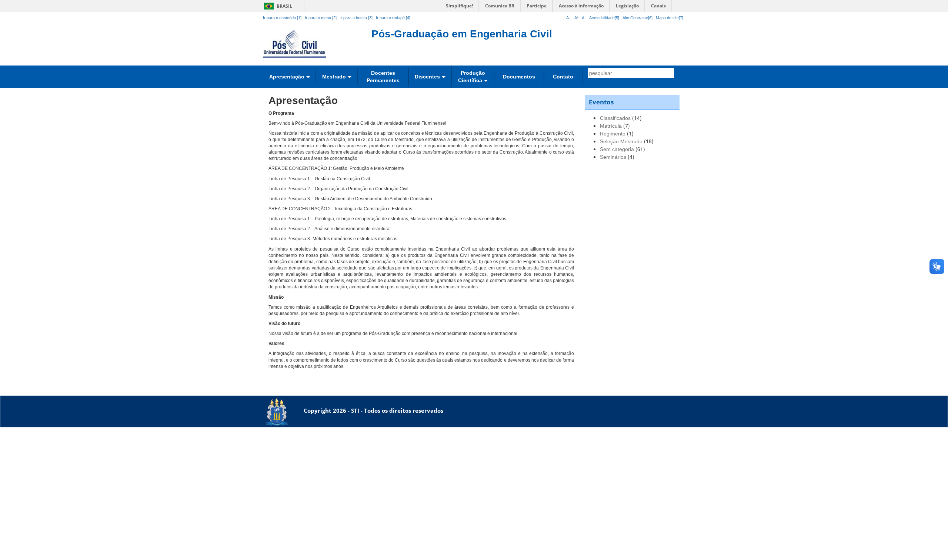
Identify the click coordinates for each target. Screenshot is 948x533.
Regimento (612, 134)
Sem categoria (617, 149)
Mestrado (334, 77)
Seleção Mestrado (621, 141)
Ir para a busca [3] (356, 18)
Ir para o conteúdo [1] (282, 18)
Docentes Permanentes (383, 76)
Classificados (615, 118)
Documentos (519, 77)
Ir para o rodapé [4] (393, 18)
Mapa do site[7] (669, 18)
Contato (563, 77)
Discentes (427, 77)
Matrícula (611, 126)
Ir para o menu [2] (321, 18)
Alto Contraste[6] (637, 18)
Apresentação (286, 77)
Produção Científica (471, 76)
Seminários (613, 157)
